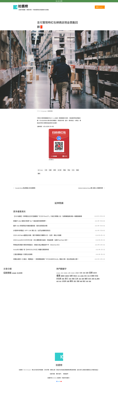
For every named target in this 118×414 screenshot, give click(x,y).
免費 (71, 276)
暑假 (80, 279)
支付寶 (59, 170)
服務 (83, 279)
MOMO (73, 273)
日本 (76, 278)
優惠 (58, 275)
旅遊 (70, 279)
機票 (86, 279)
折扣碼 (58, 278)
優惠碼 (67, 276)
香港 (87, 281)
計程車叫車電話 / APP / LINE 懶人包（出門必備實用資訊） (32, 230)
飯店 (84, 281)
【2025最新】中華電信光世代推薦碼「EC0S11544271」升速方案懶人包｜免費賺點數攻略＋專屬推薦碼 (47, 216)
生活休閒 (19, 273)
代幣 (80, 273)
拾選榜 (23, 6)
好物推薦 (14, 273)
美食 (60, 281)
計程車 (64, 281)
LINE (69, 273)
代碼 (84, 273)
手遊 (88, 276)
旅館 (73, 279)
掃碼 (54, 170)
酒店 (75, 281)
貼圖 (68, 281)
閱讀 (78, 281)
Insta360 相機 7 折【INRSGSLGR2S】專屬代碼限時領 (31, 249)
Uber (77, 273)
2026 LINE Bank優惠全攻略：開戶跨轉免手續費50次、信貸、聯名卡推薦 (37, 235)
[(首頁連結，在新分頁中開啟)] (15, 7)
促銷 (91, 272)
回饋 (50, 170)
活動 (92, 279)
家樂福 (82, 276)
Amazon (58, 273)
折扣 (96, 276)
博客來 (75, 276)
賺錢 (77, 170)
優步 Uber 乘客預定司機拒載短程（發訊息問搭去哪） (30, 226)
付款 (46, 170)
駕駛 (90, 281)
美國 (57, 281)
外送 (79, 276)
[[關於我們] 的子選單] (61, 373)
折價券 (92, 276)
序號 (85, 276)
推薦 (63, 279)
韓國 (81, 281)
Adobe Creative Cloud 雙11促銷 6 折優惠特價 (90, 188)
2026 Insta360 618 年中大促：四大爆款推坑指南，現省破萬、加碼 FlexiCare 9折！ (40, 240)
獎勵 (64, 170)
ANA (62, 273)
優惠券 (63, 276)
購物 (39, 173)
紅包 (73, 170)
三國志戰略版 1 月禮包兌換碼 (22, 254)
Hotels (65, 273)
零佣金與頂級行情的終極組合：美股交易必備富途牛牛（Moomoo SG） (37, 245)
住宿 (87, 273)
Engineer (44, 111)
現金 (69, 170)
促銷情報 (50, 111)
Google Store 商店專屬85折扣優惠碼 (25, 188)
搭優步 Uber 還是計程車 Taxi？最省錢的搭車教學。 (30, 221)
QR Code (40, 170)
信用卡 (95, 273)
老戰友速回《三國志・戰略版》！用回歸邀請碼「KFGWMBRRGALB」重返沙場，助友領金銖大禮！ (46, 259)
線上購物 (97, 279)
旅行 (66, 278)
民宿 (89, 279)
